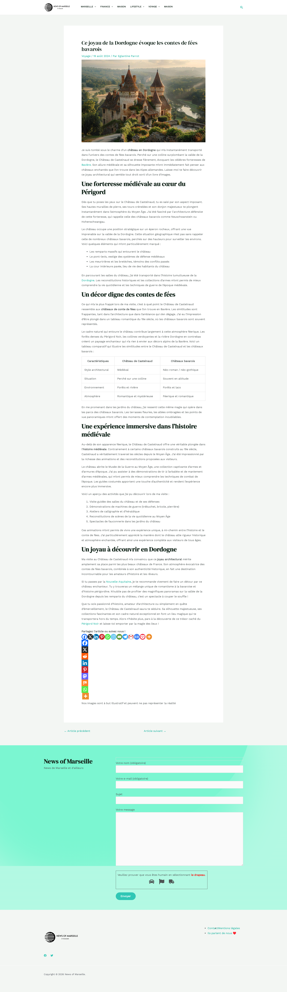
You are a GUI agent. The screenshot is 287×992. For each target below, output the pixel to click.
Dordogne (88, 280)
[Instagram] (113, 637)
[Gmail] (131, 637)
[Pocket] (142, 637)
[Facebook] (84, 637)
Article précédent (77, 731)
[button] (94, 6)
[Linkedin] (96, 637)
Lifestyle (135, 6)
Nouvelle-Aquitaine (118, 581)
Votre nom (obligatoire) (131, 763)
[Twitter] (51, 955)
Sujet (119, 794)
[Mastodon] (85, 676)
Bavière (86, 164)
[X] (90, 637)
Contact (213, 928)
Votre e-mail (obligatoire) (132, 778)
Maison (121, 6)
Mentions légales (229, 928)
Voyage (152, 6)
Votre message (125, 809)
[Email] (119, 637)
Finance (105, 6)
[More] (149, 637)
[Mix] (85, 683)
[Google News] (137, 637)
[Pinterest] (102, 637)
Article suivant (155, 731)
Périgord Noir (90, 623)
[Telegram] (125, 637)
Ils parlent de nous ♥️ (222, 933)
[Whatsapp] (108, 637)
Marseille (87, 6)
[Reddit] (85, 656)
